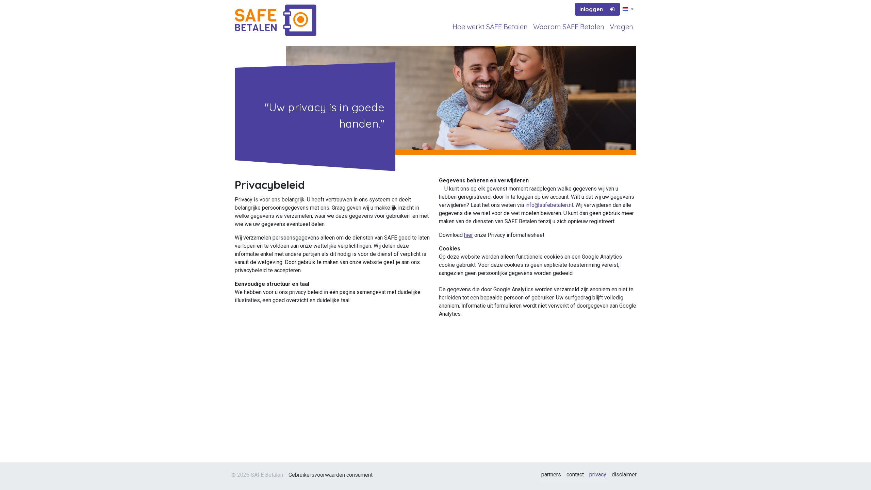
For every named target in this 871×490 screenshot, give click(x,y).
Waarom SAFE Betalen (568, 26)
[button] (628, 9)
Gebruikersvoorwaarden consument (331, 475)
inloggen (591, 9)
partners (551, 474)
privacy (597, 474)
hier (468, 235)
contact (575, 474)
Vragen (621, 26)
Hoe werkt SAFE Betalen (490, 26)
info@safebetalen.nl (549, 205)
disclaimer (624, 474)
